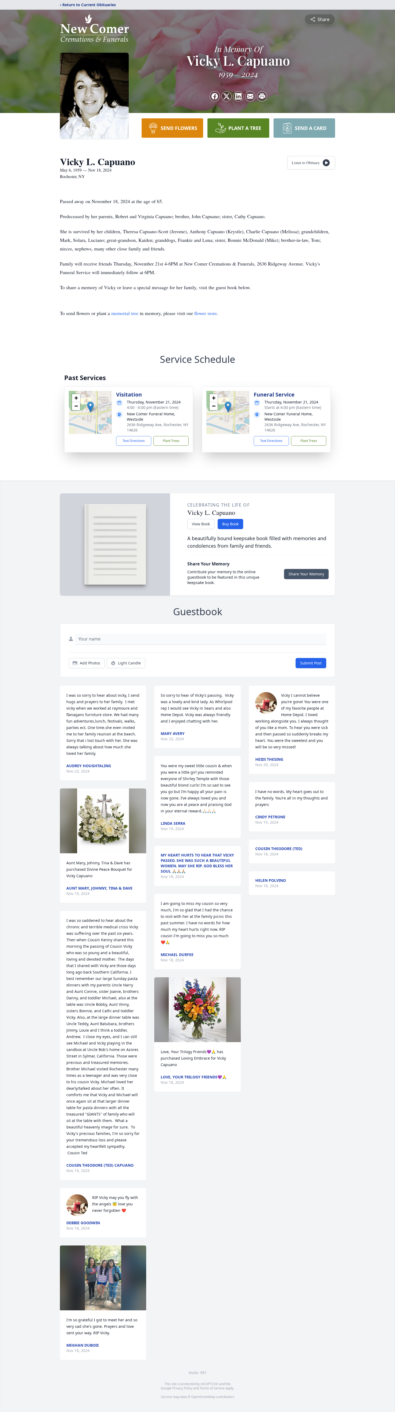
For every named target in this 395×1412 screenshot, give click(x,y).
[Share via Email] (250, 96)
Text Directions (134, 440)
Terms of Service (212, 1388)
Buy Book (230, 523)
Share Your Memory (306, 573)
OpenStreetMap (203, 1397)
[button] (90, 406)
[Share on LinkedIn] (238, 96)
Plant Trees (171, 440)
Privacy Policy (182, 1388)
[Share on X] (226, 96)
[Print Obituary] (262, 96)
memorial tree (124, 313)
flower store (205, 313)
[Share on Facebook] (215, 96)
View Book (201, 523)
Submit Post (311, 663)
